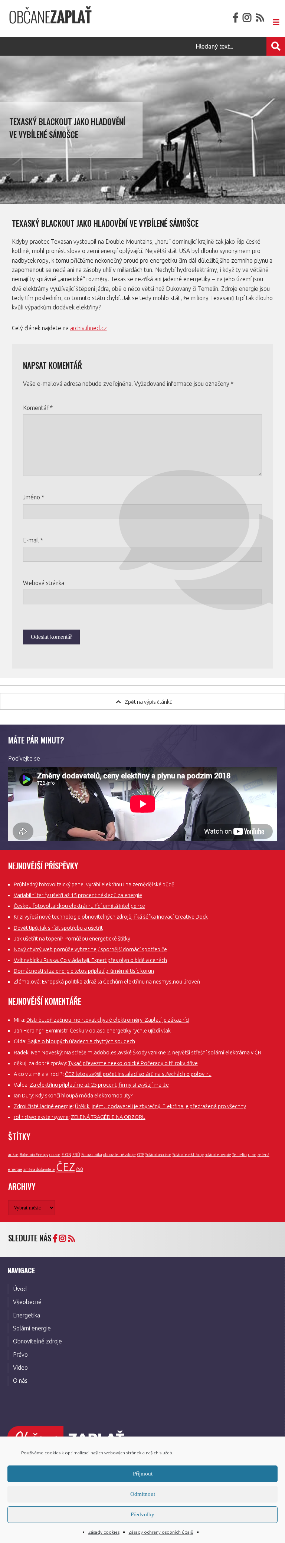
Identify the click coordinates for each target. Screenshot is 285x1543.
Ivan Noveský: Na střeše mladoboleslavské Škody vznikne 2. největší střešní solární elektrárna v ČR (146, 1053)
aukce (13, 1154)
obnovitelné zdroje (119, 1154)
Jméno (33, 497)
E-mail (33, 540)
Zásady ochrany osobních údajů (161, 1532)
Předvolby (142, 1514)
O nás (20, 1380)
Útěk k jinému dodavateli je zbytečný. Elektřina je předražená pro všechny (160, 1106)
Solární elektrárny (188, 1154)
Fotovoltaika (91, 1154)
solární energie (218, 1154)
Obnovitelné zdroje (37, 1341)
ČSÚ (79, 1169)
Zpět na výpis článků (149, 702)
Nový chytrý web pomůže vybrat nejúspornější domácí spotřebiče (90, 949)
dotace (54, 1154)
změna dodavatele (39, 1169)
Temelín (239, 1154)
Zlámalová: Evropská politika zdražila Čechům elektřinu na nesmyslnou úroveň (107, 982)
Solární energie (32, 1328)
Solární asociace (158, 1154)
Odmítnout (142, 1494)
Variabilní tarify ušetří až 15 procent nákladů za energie (78, 895)
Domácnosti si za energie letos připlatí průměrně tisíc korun (84, 971)
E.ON (66, 1154)
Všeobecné (27, 1302)
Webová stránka (43, 583)
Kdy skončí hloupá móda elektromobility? (84, 1096)
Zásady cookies (103, 1532)
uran (252, 1154)
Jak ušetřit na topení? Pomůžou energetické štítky (72, 939)
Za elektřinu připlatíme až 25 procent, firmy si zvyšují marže (99, 1085)
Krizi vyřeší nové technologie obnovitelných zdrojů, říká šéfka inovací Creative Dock (111, 917)
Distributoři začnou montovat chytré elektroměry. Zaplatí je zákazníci (107, 1020)
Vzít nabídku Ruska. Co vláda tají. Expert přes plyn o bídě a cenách (90, 960)
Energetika (26, 1315)
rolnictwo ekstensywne (41, 1117)
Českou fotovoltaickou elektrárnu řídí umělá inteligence (79, 906)
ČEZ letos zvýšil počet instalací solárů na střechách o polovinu (138, 1074)
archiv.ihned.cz (88, 328)
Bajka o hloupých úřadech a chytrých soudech (81, 1041)
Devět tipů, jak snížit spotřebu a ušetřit (58, 928)
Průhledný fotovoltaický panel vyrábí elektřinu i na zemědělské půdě (94, 884)
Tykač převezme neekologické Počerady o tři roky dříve (133, 1063)
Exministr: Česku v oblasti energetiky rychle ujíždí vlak (108, 1031)
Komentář (38, 407)
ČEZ (65, 1167)
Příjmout (143, 1474)
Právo (20, 1354)
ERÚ (76, 1154)
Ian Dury (23, 1096)
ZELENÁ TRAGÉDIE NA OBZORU (108, 1117)
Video (20, 1367)
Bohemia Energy (34, 1154)
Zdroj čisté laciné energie (43, 1106)
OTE (140, 1154)
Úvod (20, 1289)
